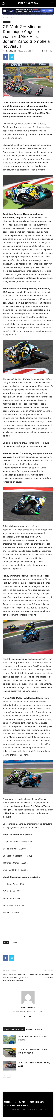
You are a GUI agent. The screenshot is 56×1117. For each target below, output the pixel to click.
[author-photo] (28, 1004)
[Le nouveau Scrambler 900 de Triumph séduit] (9, 1052)
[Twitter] (11, 57)
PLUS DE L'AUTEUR (34, 1029)
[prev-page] (4, 1076)
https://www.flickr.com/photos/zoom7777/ (28, 1011)
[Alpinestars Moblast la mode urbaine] (9, 1039)
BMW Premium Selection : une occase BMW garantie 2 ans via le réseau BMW (15, 977)
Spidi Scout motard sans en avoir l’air (41, 976)
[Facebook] (5, 57)
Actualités (14, 17)
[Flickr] (31, 1016)
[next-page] (8, 1076)
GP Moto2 (14, 943)
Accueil (5, 17)
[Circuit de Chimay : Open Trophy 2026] (9, 1066)
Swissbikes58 (11, 51)
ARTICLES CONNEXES (13, 1029)
